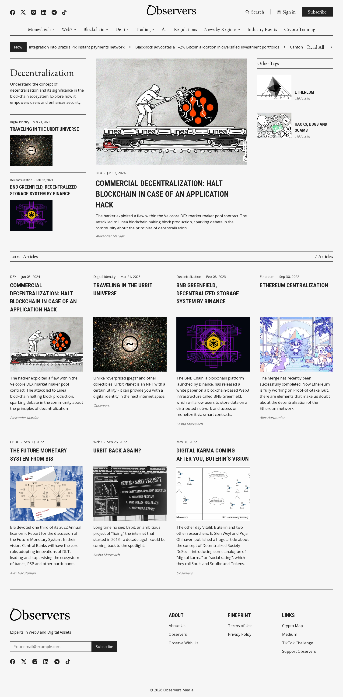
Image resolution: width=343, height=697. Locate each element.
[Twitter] (23, 12)
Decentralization (21, 180)
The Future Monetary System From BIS (38, 454)
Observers (101, 405)
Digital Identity (19, 122)
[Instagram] (33, 12)
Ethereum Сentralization (294, 285)
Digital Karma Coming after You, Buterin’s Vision (212, 454)
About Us (177, 626)
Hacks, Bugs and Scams (311, 127)
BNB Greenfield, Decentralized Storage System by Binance (43, 190)
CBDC (14, 442)
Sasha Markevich (189, 424)
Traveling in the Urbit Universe (44, 129)
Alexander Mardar (110, 236)
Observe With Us (183, 643)
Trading (143, 29)
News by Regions (220, 29)
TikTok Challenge (297, 643)
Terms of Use (240, 626)
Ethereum (304, 92)
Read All (315, 47)
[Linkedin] (43, 12)
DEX (99, 173)
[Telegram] (54, 12)
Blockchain (94, 29)
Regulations (185, 29)
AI (164, 29)
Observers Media (178, 690)
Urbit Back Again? (117, 450)
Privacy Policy (239, 634)
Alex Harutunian (272, 417)
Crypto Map (292, 626)
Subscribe (317, 12)
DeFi (120, 29)
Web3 (67, 29)
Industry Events (262, 29)
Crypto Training (299, 29)
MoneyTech (39, 29)
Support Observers (299, 651)
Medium (289, 634)
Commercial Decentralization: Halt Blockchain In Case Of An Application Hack (162, 194)
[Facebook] (12, 12)
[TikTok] (64, 12)
